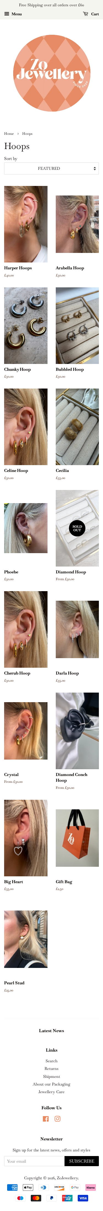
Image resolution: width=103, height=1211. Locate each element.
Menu (16, 13)
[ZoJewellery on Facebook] (46, 1119)
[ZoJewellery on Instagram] (57, 1119)
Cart (94, 13)
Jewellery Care (51, 1091)
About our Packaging (51, 1084)
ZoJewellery (67, 1177)
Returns (51, 1068)
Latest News (51, 1031)
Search (51, 1060)
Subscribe (81, 1161)
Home (9, 133)
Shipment (51, 1076)
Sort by (10, 158)
